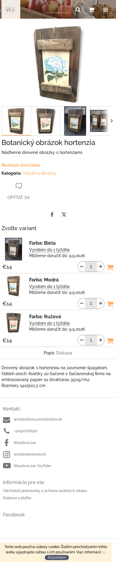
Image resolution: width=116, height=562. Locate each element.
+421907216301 (25, 431)
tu (103, 552)
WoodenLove (25, 443)
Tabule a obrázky (40, 173)
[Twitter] (64, 214)
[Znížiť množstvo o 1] (81, 267)
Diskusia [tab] (64, 353)
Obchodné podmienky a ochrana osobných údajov (45, 491)
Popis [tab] (49, 353)
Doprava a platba (17, 498)
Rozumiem (57, 557)
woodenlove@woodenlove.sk (38, 419)
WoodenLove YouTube (32, 466)
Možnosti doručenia (20, 165)
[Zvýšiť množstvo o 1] (100, 267)
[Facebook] (52, 214)
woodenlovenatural (30, 454)
